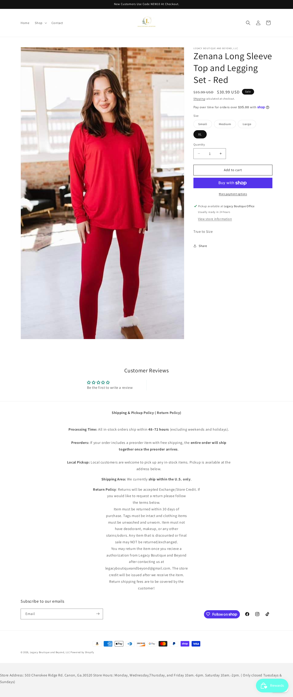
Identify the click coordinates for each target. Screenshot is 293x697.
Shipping (199, 98)
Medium (227, 125)
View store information (215, 219)
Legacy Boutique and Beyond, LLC (50, 652)
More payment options (233, 194)
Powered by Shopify (82, 652)
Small (205, 125)
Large (249, 125)
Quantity (199, 144)
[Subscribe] (98, 613)
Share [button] (203, 246)
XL (200, 134)
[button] (40, 23)
